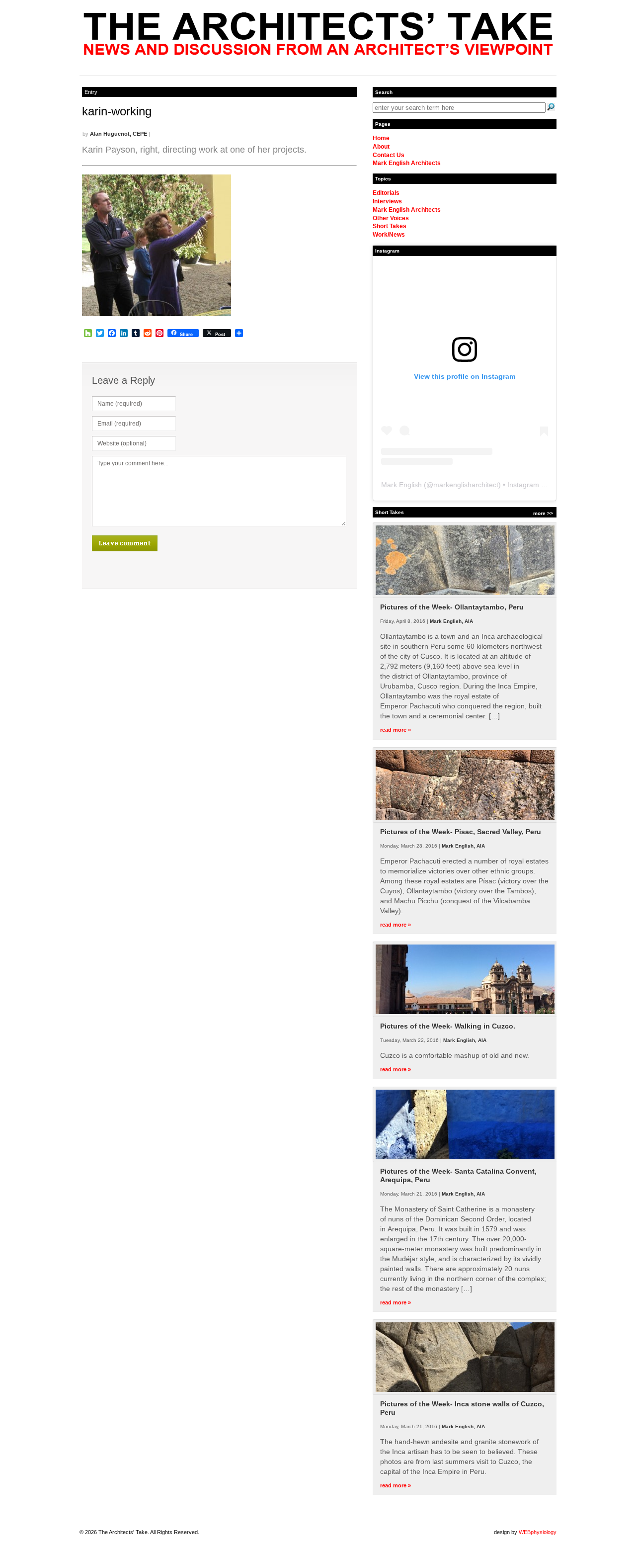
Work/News (389, 234)
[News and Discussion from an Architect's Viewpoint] (318, 52)
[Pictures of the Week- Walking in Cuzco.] (465, 1015)
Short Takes (389, 226)
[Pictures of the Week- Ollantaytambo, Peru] (465, 596)
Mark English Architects (407, 163)
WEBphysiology (537, 1532)
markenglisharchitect (465, 485)
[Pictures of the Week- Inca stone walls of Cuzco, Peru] (465, 1392)
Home (381, 138)
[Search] (551, 107)
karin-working (117, 111)
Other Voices (391, 218)
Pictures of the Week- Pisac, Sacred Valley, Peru (460, 832)
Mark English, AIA (451, 621)
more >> (543, 513)
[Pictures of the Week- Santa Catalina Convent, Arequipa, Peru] (465, 1160)
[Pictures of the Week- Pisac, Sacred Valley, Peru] (465, 820)
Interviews (387, 201)
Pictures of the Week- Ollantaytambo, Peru (452, 607)
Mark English (401, 485)
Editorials (386, 192)
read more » (395, 730)
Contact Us (388, 155)
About (381, 146)
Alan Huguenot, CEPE (118, 134)
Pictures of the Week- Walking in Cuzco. (447, 1026)
